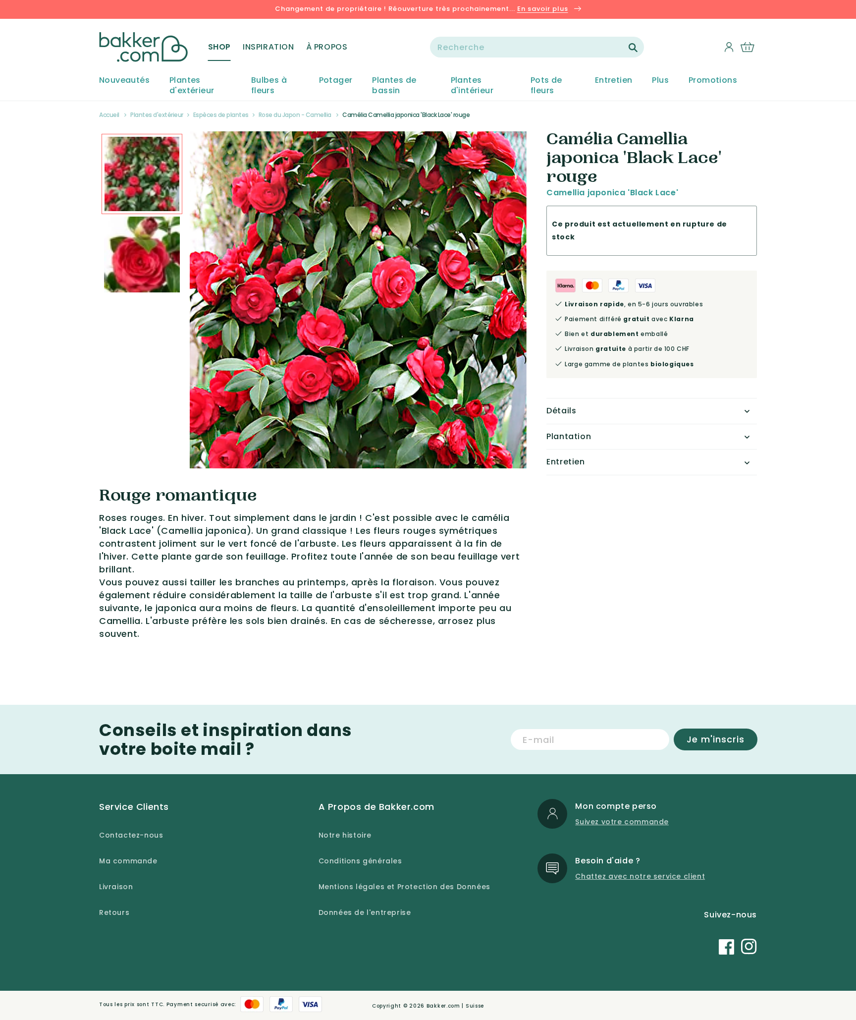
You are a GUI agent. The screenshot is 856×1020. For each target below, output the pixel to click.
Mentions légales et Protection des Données (404, 887)
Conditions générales (360, 861)
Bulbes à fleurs (269, 85)
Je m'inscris (716, 739)
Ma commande (128, 861)
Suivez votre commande (622, 822)
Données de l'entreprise (365, 912)
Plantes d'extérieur (191, 85)
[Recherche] (633, 47)
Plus (660, 80)
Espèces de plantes (221, 115)
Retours (114, 912)
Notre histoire (345, 835)
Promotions (713, 80)
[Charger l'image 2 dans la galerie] (142, 174)
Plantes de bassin (394, 85)
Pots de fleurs (546, 85)
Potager (336, 80)
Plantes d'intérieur (472, 85)
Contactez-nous (131, 835)
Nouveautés (124, 80)
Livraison (116, 887)
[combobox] (537, 47)
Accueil (109, 115)
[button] (219, 47)
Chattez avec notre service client (640, 876)
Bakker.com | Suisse (455, 1006)
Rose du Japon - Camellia (295, 115)
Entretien (614, 80)
